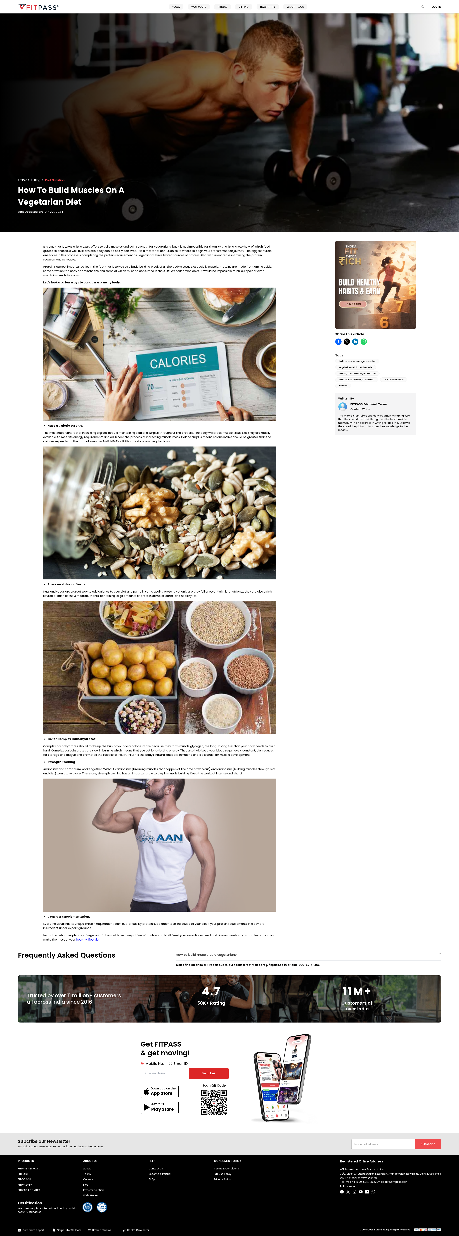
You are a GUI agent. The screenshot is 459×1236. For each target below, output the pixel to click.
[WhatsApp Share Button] (373, 1191)
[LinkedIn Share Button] (367, 1191)
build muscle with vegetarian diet (357, 379)
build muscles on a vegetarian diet (357, 361)
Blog (37, 180)
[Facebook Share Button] (342, 1191)
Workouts (198, 7)
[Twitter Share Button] (348, 1191)
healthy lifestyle (87, 939)
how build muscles (394, 379)
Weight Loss (295, 7)
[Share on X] (347, 342)
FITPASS (23, 180)
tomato (343, 385)
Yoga (176, 7)
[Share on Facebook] (338, 342)
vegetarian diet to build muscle (355, 367)
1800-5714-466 (365, 1182)
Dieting (244, 7)
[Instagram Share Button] (354, 1191)
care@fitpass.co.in (396, 1182)
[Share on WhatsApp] (364, 342)
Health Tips (267, 7)
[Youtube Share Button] (361, 1191)
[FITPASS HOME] (38, 7)
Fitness (222, 7)
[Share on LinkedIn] (355, 342)
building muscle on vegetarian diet (357, 373)
